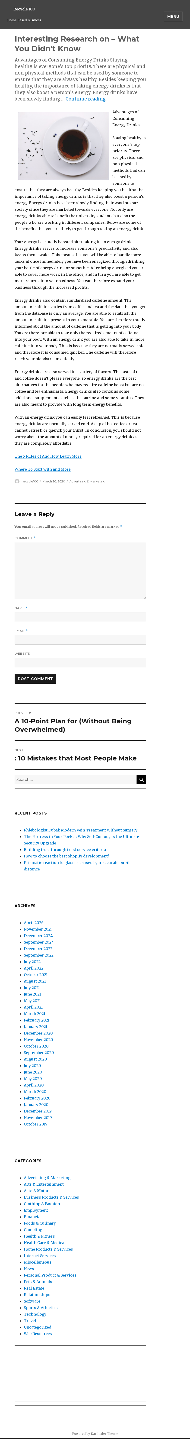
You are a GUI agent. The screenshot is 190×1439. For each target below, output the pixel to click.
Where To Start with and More (43, 469)
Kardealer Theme (104, 1434)
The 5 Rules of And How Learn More (48, 456)
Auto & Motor (36, 1190)
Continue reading (86, 99)
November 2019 (38, 1117)
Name (21, 608)
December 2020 (38, 1033)
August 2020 (35, 1059)
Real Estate (34, 1288)
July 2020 (32, 1065)
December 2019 (38, 1111)
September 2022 (39, 955)
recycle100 (30, 481)
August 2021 (35, 981)
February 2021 (36, 1020)
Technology (35, 1314)
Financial (33, 1216)
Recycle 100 (24, 9)
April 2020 (34, 1085)
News (29, 1268)
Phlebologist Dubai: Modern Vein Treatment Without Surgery (80, 830)
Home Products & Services (48, 1249)
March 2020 (35, 1091)
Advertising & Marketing (87, 481)
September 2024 (39, 942)
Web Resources (38, 1333)
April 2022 (33, 968)
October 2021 (36, 974)
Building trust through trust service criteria (65, 849)
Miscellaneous (37, 1262)
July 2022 (32, 961)
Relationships (37, 1294)
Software (32, 1301)
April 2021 (33, 1007)
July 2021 (32, 987)
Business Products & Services (51, 1197)
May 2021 (32, 1000)
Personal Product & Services (50, 1275)
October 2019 (36, 1124)
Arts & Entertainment (44, 1184)
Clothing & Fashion (42, 1203)
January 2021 (35, 1026)
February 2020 (37, 1098)
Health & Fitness (39, 1236)
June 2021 (32, 994)
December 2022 (38, 948)
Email (21, 631)
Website (22, 653)
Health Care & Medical (45, 1242)
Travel (30, 1320)
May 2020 (33, 1078)
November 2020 (38, 1039)
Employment (36, 1210)
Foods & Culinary (40, 1223)
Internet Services (40, 1255)
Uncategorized (37, 1327)
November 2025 (38, 929)
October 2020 (36, 1046)
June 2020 (33, 1072)
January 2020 (36, 1104)
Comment (25, 538)
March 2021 (34, 1013)
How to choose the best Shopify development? (66, 856)
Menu (173, 16)
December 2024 (38, 935)
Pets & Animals (38, 1281)
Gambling (33, 1229)
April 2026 (34, 922)
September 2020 (39, 1052)
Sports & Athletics (41, 1307)
